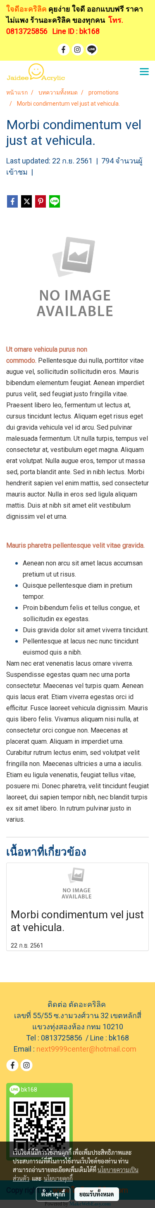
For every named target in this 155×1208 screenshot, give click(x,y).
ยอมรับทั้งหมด (96, 1194)
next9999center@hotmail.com (86, 1049)
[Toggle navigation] (144, 72)
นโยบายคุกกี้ (58, 1178)
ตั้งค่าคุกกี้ (53, 1194)
